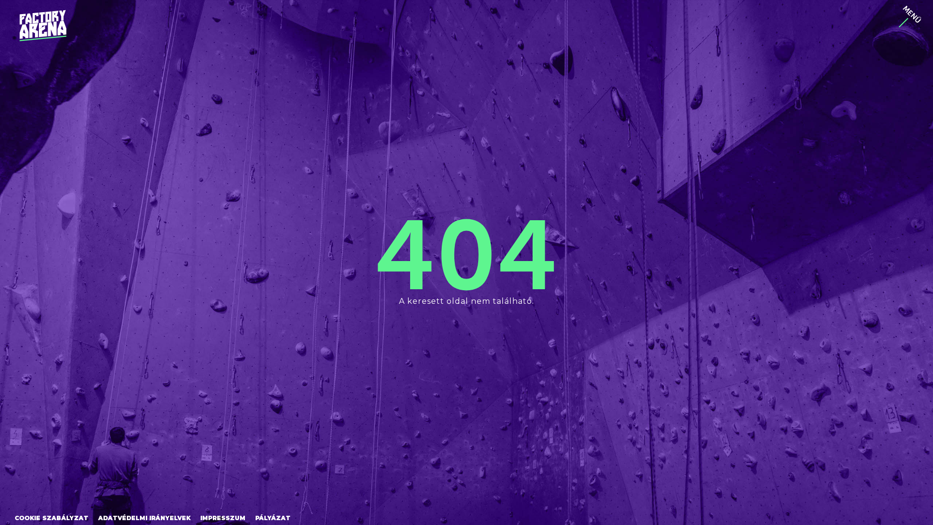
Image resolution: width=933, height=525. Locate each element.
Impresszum (222, 518)
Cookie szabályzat (51, 518)
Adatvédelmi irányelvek (144, 518)
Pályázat (273, 518)
